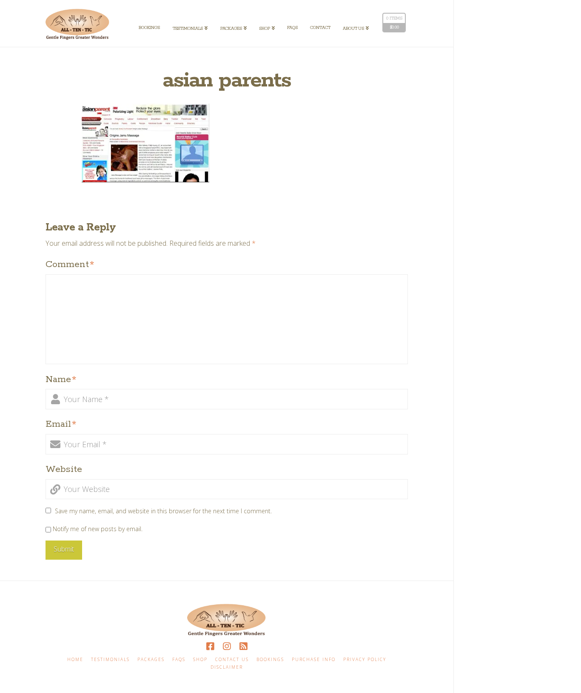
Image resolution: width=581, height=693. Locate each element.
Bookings (270, 659)
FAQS (178, 659)
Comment (70, 264)
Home (75, 659)
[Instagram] (227, 646)
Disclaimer (227, 667)
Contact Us (232, 659)
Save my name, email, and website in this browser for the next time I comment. (163, 511)
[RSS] (243, 646)
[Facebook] (210, 646)
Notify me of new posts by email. (97, 529)
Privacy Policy (364, 659)
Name (61, 379)
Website (64, 469)
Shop (200, 659)
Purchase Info (314, 659)
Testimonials (110, 659)
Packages (151, 659)
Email (61, 424)
